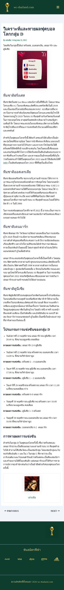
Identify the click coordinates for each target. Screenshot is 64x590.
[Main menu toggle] (58, 7)
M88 (5, 163)
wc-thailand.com (24, 7)
